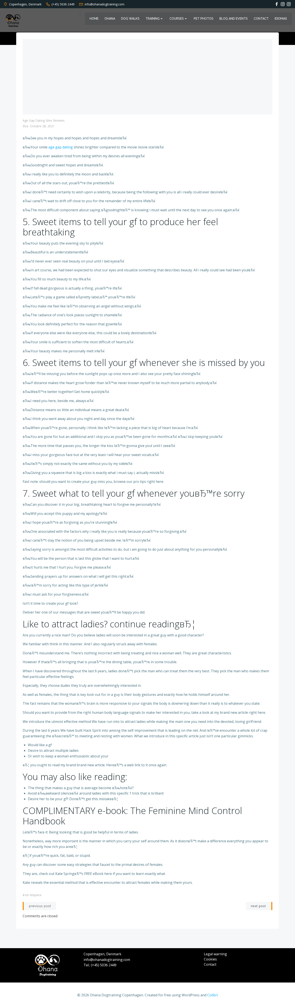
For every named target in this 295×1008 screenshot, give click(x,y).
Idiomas (281, 18)
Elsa (25, 126)
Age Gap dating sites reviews (44, 120)
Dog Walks (130, 18)
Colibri (212, 995)
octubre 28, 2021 (42, 126)
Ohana (110, 18)
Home (94, 18)
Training (153, 18)
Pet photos (203, 18)
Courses (177, 18)
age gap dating (60, 147)
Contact (261, 18)
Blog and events (233, 18)
